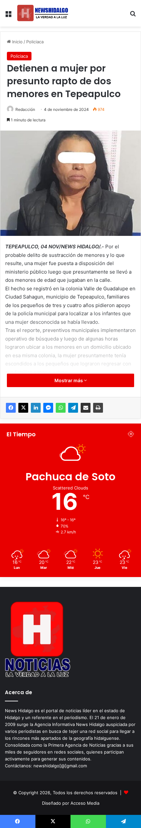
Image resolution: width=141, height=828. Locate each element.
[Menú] (8, 16)
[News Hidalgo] (42, 13)
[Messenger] (48, 408)
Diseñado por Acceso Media (70, 803)
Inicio (17, 41)
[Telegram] (73, 408)
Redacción (25, 109)
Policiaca (35, 41)
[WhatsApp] (61, 408)
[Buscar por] (133, 16)
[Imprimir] (98, 408)
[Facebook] (11, 408)
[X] (23, 408)
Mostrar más (69, 380)
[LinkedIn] (36, 408)
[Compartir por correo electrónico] (86, 408)
